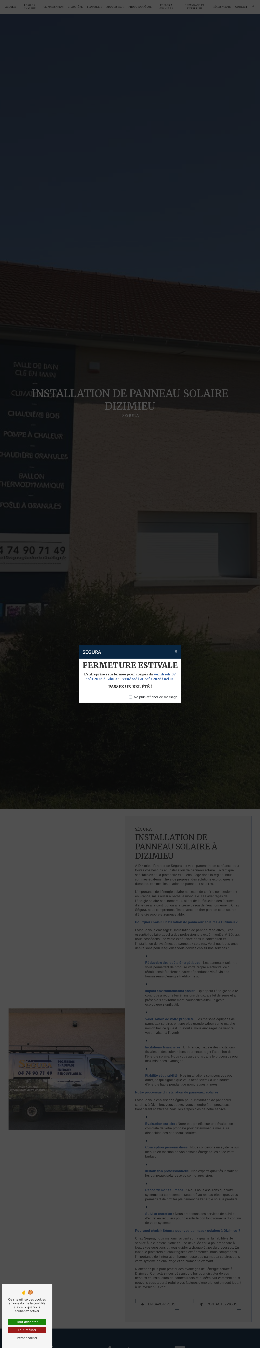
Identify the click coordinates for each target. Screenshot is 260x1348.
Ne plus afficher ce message (156, 697)
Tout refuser (27, 1330)
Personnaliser (27, 1338)
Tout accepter (27, 1322)
